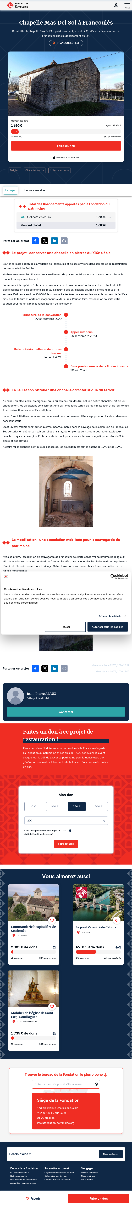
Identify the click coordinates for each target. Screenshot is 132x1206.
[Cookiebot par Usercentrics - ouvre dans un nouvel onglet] (113, 576)
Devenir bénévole (89, 1172)
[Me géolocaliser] (96, 1084)
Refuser (65, 626)
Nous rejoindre (88, 1176)
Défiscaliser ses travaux (56, 1176)
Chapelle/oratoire (34, 170)
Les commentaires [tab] (34, 190)
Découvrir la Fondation (24, 1168)
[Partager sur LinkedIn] (54, 240)
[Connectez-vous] (116, 5)
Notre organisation (19, 1176)
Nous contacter (110, 1154)
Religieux (15, 170)
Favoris (35, 1199)
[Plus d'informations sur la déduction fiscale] (70, 830)
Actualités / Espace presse (23, 1183)
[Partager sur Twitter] (44, 240)
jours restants (112, 136)
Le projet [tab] (10, 190)
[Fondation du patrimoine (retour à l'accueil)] (17, 5)
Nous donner (87, 1179)
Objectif (113, 125)
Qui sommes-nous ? (19, 1172)
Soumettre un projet (57, 1168)
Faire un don (66, 146)
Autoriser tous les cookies (107, 626)
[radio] (33, 806)
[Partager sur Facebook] (35, 240)
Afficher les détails (110, 615)
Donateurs (17, 136)
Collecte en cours (59, 170)
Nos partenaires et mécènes (23, 1179)
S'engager (87, 1168)
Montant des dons (19, 121)
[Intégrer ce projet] (64, 240)
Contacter (66, 712)
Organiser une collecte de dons (59, 1172)
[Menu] (127, 3)
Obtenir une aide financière (57, 1179)
